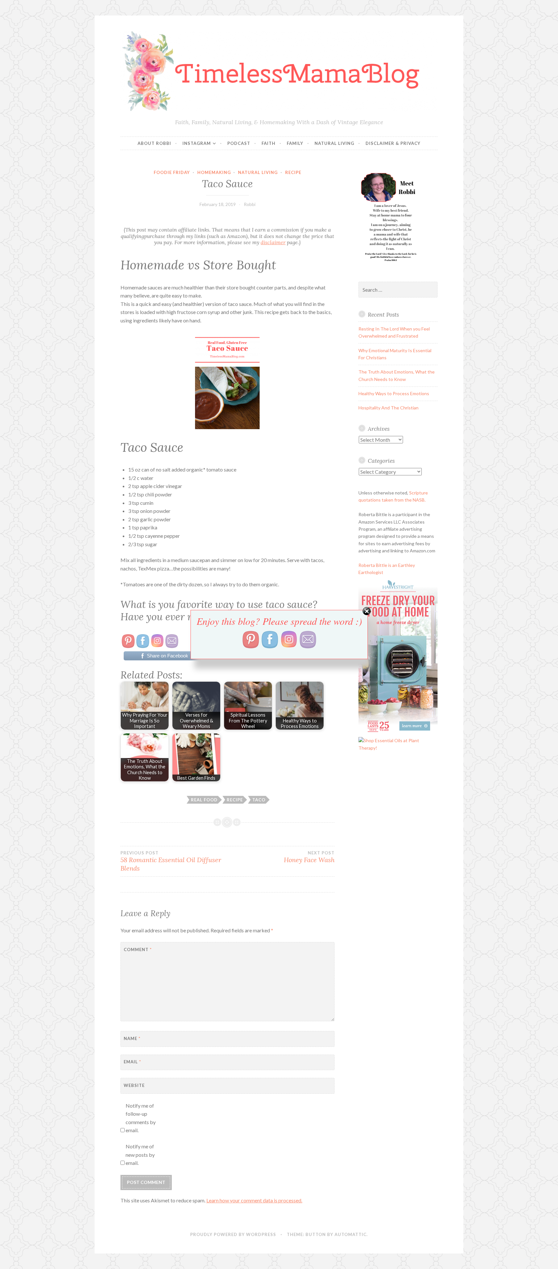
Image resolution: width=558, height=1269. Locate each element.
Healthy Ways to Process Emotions (393, 393)
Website (134, 1085)
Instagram (196, 143)
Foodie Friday (172, 172)
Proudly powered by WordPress (233, 1234)
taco (258, 799)
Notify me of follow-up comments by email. (141, 1117)
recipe (235, 799)
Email (132, 1061)
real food (204, 799)
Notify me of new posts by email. (140, 1154)
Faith (268, 143)
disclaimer (273, 242)
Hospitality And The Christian (388, 407)
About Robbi (154, 143)
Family (295, 143)
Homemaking (214, 172)
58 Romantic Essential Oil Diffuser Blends (170, 861)
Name (132, 1038)
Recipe (293, 172)
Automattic (351, 1234)
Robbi (249, 204)
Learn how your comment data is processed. (254, 1200)
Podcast (238, 143)
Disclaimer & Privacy (393, 143)
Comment (138, 949)
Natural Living (334, 143)
